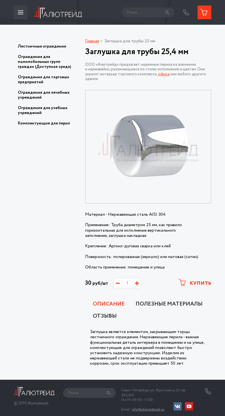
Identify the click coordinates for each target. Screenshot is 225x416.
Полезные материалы (169, 304)
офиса (164, 74)
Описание (109, 304)
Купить (200, 283)
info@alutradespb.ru (148, 409)
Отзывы (105, 316)
